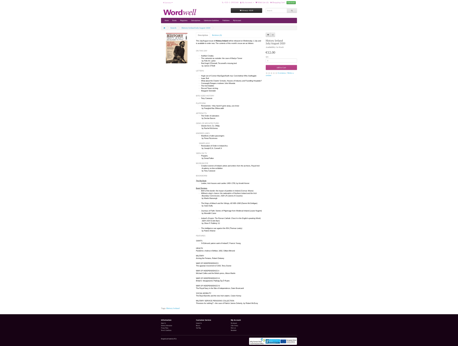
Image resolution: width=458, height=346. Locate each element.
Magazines (183, 20)
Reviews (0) (217, 35)
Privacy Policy (164, 328)
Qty (267, 57)
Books (174, 20)
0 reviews (282, 73)
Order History (234, 326)
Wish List (233, 328)
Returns (198, 326)
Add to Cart (281, 67)
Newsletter (234, 330)
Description (203, 35)
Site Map (198, 328)
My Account (237, 20)
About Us (163, 323)
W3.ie (175, 339)
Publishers (226, 20)
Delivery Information (166, 326)
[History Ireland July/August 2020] (176, 48)
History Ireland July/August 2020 (196, 28)
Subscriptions (195, 20)
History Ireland (173, 308)
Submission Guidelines (211, 20)
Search (173, 28)
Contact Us (199, 323)
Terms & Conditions (166, 330)
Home (167, 20)
